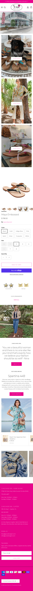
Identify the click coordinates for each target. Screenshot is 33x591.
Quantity (4, 254)
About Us (16, 364)
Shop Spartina (16, 394)
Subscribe (16, 558)
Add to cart (16, 265)
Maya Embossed (10, 214)
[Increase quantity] (9, 257)
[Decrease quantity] (2, 257)
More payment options (16, 274)
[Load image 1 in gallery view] (16, 189)
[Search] (5, 7)
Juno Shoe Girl (7, 222)
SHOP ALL (16, 299)
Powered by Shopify (16, 585)
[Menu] (2, 7)
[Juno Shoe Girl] (16, 7)
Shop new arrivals (16, 330)
